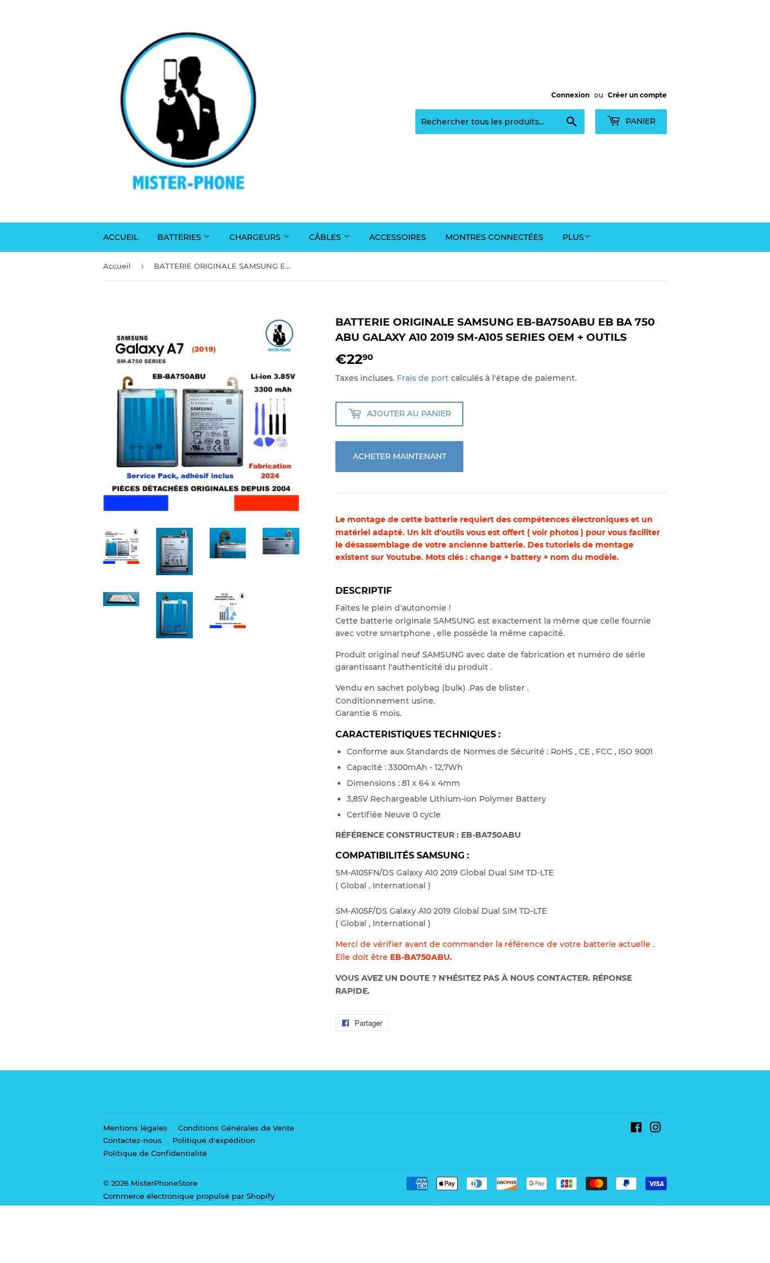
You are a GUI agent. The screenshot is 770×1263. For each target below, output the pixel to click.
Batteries (180, 237)
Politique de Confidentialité (155, 1153)
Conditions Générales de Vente (236, 1127)
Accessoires (397, 237)
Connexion (570, 95)
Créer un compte (637, 95)
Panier (639, 121)
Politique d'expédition (213, 1140)
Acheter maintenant (399, 456)
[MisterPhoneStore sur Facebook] (636, 1129)
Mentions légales (135, 1127)
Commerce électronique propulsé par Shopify (189, 1195)
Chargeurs (256, 237)
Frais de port (423, 378)
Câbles (326, 237)
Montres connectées (494, 237)
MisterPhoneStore (164, 1183)
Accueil (120, 237)
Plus (573, 237)
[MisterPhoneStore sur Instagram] (655, 1129)
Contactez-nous (132, 1140)
